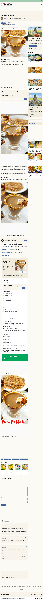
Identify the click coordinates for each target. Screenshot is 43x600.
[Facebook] (38, 1)
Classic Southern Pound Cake (38, 162)
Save (25, 98)
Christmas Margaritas (6, 253)
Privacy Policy (12, 598)
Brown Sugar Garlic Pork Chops (31, 175)
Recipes (32, 594)
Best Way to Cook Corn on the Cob (38, 63)
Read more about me (33, 45)
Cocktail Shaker (7, 282)
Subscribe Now (32, 123)
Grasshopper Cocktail (6, 256)
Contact (38, 594)
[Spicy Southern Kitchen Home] (7, 4)
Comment (3, 486)
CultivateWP (23, 598)
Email (18, 286)
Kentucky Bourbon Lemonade (10, 473)
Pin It (25, 240)
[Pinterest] (39, 1)
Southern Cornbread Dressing (31, 76)
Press (41, 594)
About (35, 594)
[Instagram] (34, 1)
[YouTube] (36, 1)
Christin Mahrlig (6, 18)
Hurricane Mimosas (5, 255)
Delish (9, 373)
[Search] (41, 5)
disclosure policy (13, 24)
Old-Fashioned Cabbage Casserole (38, 76)
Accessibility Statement (16, 598)
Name (2, 497)
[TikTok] (41, 1)
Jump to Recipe (3, 22)
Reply (26, 524)
